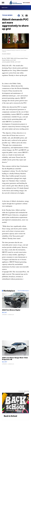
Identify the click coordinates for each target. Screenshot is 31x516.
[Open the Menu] (2, 2)
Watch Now (26, 2)
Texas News (7, 15)
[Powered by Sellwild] (26, 391)
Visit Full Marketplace (23, 290)
